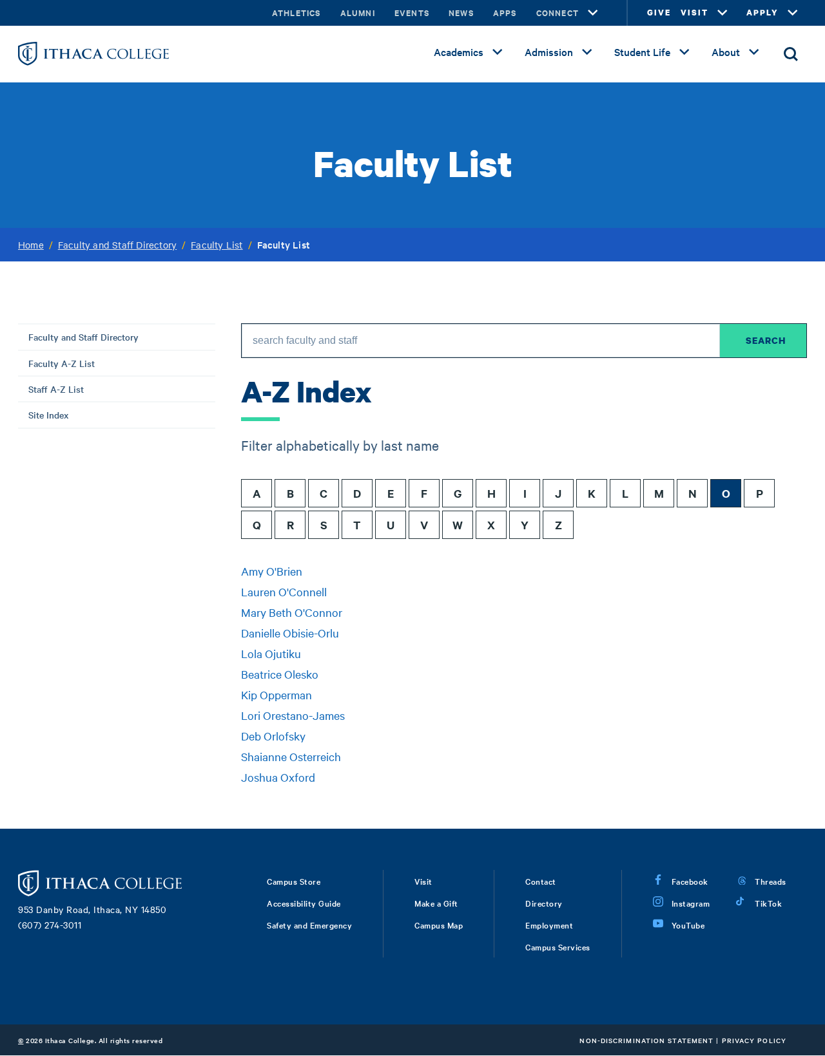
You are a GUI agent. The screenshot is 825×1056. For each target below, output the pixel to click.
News (461, 12)
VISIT (694, 12)
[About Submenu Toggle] (754, 52)
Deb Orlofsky (273, 735)
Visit (423, 881)
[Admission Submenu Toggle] (587, 52)
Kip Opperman (276, 694)
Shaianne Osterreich (291, 756)
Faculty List (216, 244)
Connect (557, 12)
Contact (540, 881)
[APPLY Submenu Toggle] (793, 13)
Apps (505, 12)
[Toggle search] (791, 54)
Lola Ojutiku (271, 653)
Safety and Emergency (309, 924)
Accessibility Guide (304, 903)
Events (411, 12)
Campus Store (293, 881)
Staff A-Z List (56, 388)
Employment (549, 924)
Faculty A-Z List (61, 363)
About (726, 51)
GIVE (659, 12)
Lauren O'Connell (284, 591)
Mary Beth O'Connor (291, 612)
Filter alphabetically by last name (340, 445)
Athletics (296, 12)
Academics (458, 51)
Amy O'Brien (271, 570)
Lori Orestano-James (293, 715)
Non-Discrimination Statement (646, 1040)
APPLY (762, 12)
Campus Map (438, 924)
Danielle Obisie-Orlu (290, 632)
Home (31, 244)
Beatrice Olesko (279, 673)
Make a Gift (436, 903)
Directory (544, 903)
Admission (549, 51)
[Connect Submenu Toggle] (593, 13)
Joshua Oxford (278, 776)
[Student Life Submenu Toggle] (684, 52)
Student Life (642, 51)
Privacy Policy (754, 1040)
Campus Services (557, 946)
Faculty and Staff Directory (117, 244)
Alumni (357, 12)
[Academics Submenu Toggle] (497, 52)
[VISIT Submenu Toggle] (722, 13)
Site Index (48, 414)
